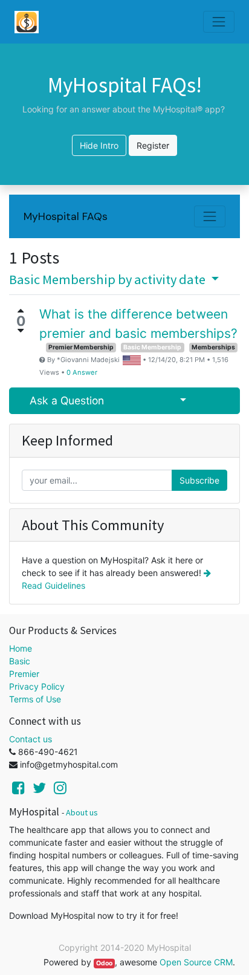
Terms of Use (35, 699)
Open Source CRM (196, 962)
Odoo (104, 963)
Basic (19, 661)
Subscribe (199, 480)
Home (20, 648)
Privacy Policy (37, 686)
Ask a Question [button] (67, 400)
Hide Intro (99, 145)
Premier (24, 674)
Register (153, 145)
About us (82, 812)
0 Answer (81, 372)
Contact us (30, 739)
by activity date (108, 279)
